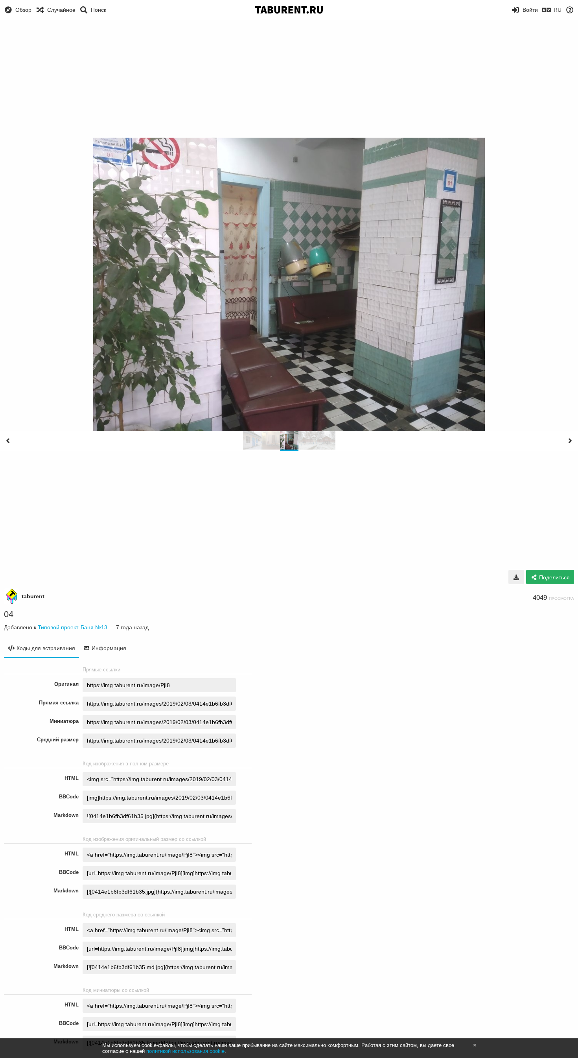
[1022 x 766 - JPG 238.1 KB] (516, 577)
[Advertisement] (289, 79)
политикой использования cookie (185, 1051)
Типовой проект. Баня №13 (72, 627)
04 (8, 614)
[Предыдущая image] (8, 441)
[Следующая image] (570, 441)
